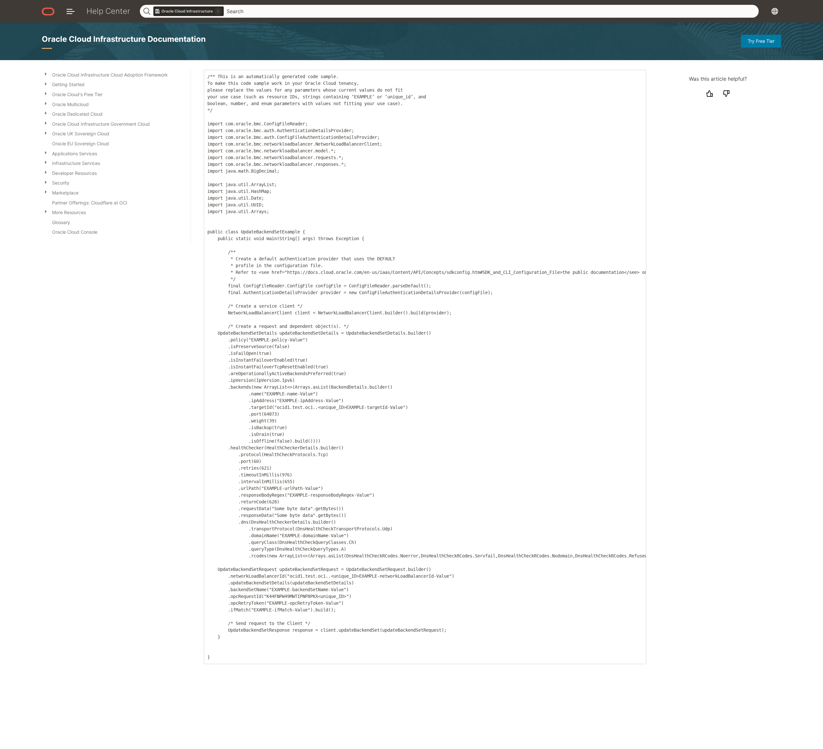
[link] (188, 11)
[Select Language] (774, 11)
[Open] (46, 73)
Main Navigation (70, 11)
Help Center (108, 11)
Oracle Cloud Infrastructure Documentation (124, 39)
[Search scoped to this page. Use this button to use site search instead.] (218, 11)
